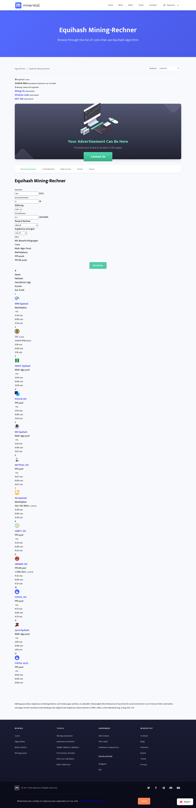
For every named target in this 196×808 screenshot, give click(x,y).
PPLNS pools (21, 260)
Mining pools (21, 753)
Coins (110, 5)
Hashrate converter (66, 741)
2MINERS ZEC (21, 564)
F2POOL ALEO (21, 663)
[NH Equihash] (17, 494)
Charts (80, 169)
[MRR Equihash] (17, 300)
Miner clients (21, 747)
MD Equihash (21, 432)
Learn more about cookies (91, 801)
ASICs (130, 5)
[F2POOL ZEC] (17, 593)
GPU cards (103, 741)
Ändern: (153, 68)
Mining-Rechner (28, 169)
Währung (19, 205)
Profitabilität (48, 169)
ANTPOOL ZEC (22, 465)
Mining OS (20, 91)
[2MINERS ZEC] (17, 560)
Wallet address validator (68, 747)
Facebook (156, 788)
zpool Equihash (22, 630)
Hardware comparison (109, 747)
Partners (144, 747)
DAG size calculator (65, 759)
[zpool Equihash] (17, 626)
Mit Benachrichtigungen (26, 241)
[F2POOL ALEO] (17, 659)
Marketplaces (21, 252)
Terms (143, 759)
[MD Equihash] (17, 428)
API (100, 770)
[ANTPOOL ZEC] (17, 461)
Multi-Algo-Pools (23, 248)
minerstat (28, 5)
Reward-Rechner (23, 221)
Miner (91, 169)
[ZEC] (17, 333)
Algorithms (20, 741)
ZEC (17, 337)
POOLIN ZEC (21, 399)
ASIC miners (104, 736)
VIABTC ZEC (20, 531)
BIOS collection (63, 764)
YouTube (171, 788)
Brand (143, 753)
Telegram (163, 788)
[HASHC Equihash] (17, 362)
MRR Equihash (21, 304)
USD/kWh (43, 217)
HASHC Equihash (22, 366)
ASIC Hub (19, 99)
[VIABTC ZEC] (17, 527)
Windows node (22, 95)
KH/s (41, 193)
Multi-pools (65, 169)
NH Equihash (21, 498)
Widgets (102, 764)
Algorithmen (20, 68)
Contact (153, 5)
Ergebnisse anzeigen (25, 229)
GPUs (120, 5)
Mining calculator (65, 736)
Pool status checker (66, 753)
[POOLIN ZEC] (17, 395)
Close (144, 801)
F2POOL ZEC (21, 597)
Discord (178, 788)
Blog (142, 741)
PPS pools (19, 256)
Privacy (143, 764)
